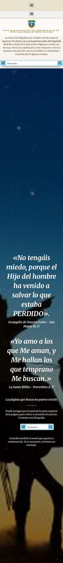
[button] (31, 5)
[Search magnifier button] (59, 63)
